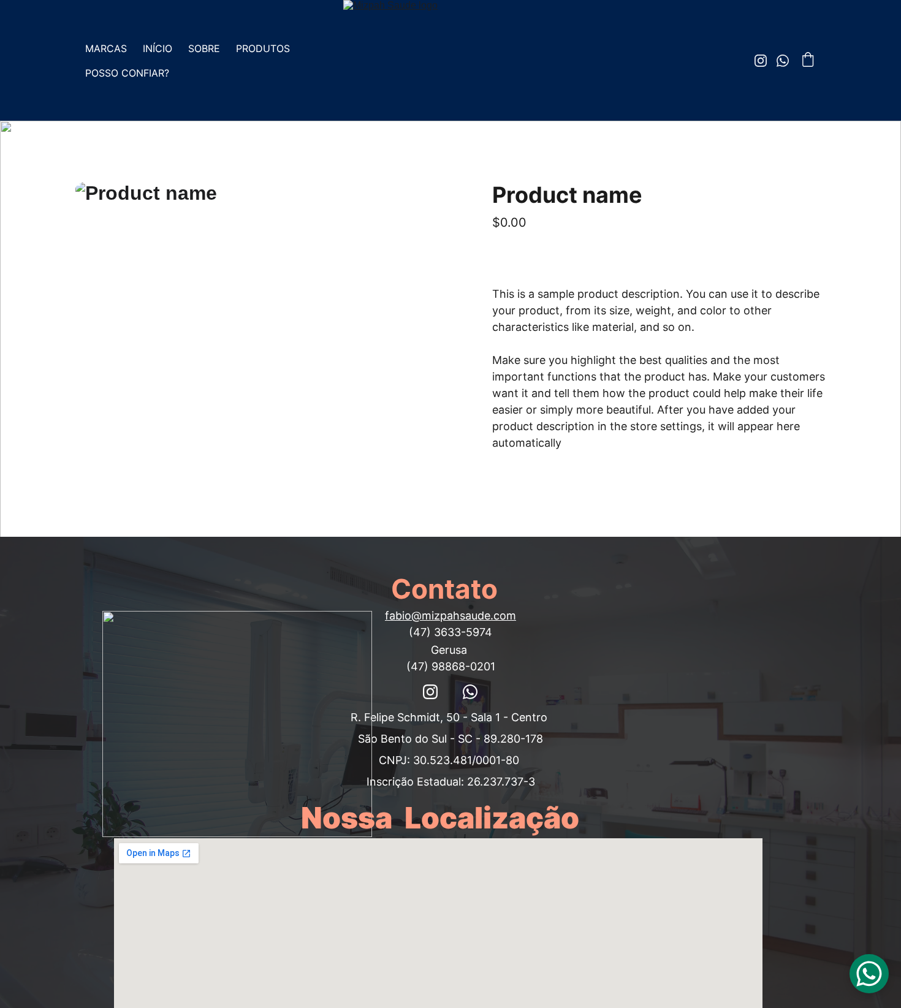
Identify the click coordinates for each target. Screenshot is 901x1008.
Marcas (106, 48)
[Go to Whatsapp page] (783, 61)
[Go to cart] (808, 60)
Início (157, 48)
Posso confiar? (127, 73)
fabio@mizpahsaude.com (450, 615)
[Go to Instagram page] (766, 61)
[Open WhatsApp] (869, 973)
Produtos (263, 48)
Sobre (204, 48)
